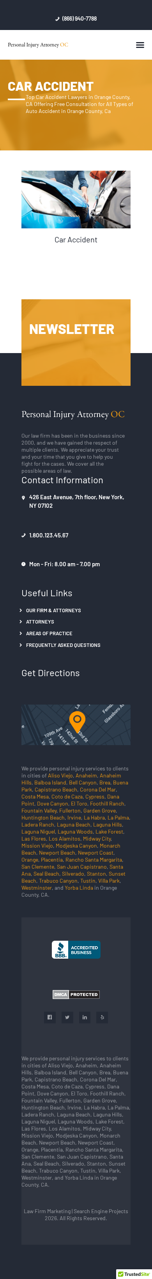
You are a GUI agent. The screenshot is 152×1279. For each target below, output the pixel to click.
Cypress (94, 796)
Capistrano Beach (56, 789)
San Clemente (37, 866)
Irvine (74, 817)
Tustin (87, 880)
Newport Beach (57, 852)
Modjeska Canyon (76, 845)
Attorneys (40, 621)
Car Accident (76, 239)
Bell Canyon (83, 782)
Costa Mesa (35, 796)
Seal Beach (46, 873)
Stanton (96, 873)
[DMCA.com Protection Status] (76, 994)
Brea (104, 782)
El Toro (79, 803)
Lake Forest (109, 831)
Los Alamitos (64, 838)
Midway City (97, 838)
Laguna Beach (73, 824)
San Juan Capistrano (82, 866)
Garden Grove (99, 810)
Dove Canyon (52, 803)
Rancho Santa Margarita (93, 859)
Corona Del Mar (98, 789)
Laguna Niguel (38, 831)
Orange (29, 859)
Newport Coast (95, 852)
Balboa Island (50, 782)
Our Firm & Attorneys (53, 610)
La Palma (118, 817)
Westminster (36, 887)
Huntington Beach (43, 817)
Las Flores (33, 838)
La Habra (94, 817)
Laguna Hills (107, 824)
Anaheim (86, 775)
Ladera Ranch (37, 824)
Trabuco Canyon (58, 880)
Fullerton (70, 810)
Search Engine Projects (100, 1210)
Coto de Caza (67, 796)
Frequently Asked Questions (63, 644)
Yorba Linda (79, 887)
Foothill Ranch (107, 803)
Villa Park (109, 880)
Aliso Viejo (60, 775)
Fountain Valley (39, 810)
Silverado (73, 873)
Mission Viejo (37, 845)
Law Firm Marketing (47, 1210)
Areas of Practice (49, 633)
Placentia (52, 859)
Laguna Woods (75, 831)
